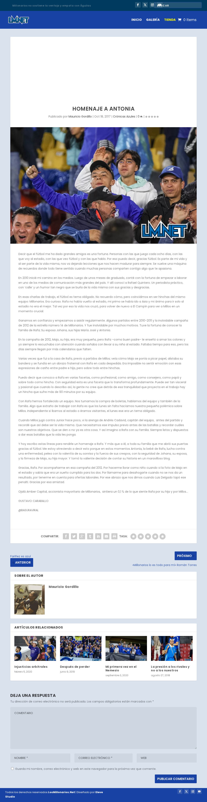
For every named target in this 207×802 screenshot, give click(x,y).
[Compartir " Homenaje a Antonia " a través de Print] (114, 536)
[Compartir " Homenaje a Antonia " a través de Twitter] (74, 536)
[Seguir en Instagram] (152, 5)
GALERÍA (153, 20)
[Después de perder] (80, 648)
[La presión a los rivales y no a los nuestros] (171, 648)
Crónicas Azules (124, 116)
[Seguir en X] (145, 5)
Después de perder (75, 667)
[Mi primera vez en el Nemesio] (126, 648)
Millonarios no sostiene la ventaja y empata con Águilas (51, 5)
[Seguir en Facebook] (138, 5)
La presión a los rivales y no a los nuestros (170, 668)
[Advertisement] (103, 67)
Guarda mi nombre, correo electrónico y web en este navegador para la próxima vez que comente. (85, 769)
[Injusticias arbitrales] (35, 648)
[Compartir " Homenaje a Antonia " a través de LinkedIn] (98, 536)
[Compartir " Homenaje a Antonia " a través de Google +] (82, 536)
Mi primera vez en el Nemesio (121, 668)
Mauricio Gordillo (80, 116)
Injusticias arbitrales (31, 667)
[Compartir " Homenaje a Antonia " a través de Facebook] (66, 536)
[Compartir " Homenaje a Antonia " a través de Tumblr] (90, 536)
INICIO (136, 20)
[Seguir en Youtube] (199, 791)
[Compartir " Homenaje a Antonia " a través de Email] (106, 536)
